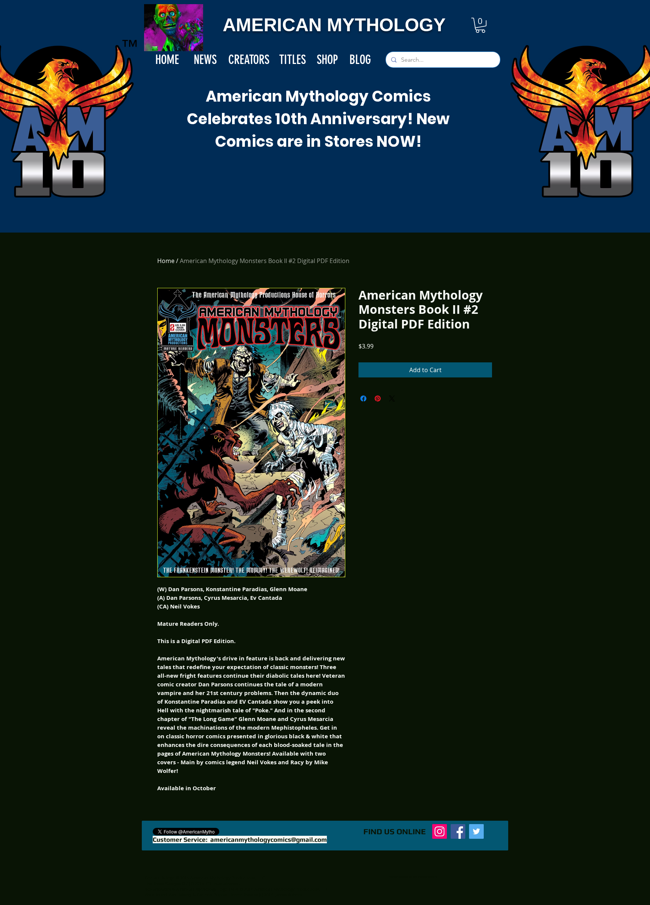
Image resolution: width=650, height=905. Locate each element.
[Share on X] (391, 398)
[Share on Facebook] (363, 398)
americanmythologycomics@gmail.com (268, 839)
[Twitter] (476, 831)
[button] (480, 25)
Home (166, 261)
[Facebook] (458, 831)
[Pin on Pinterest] (377, 398)
